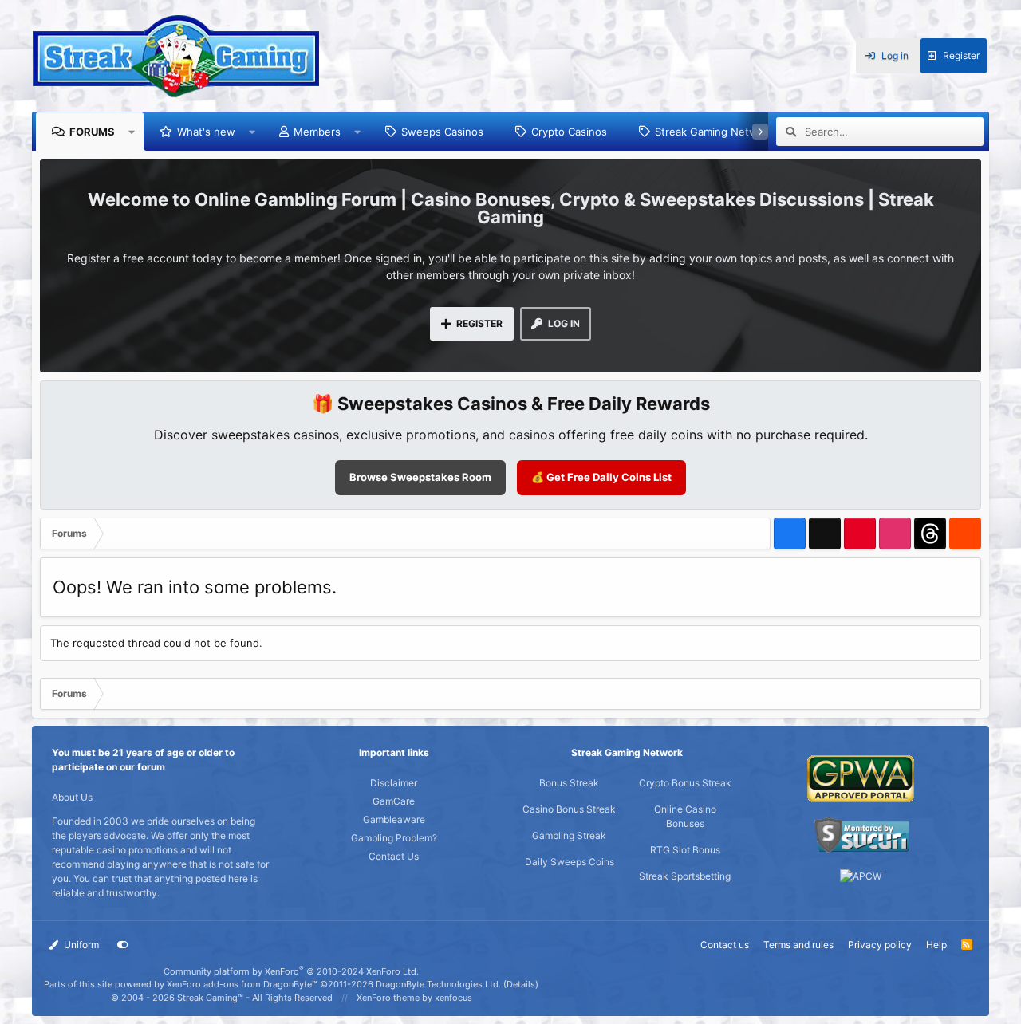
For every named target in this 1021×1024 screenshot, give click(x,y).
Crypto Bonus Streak (685, 783)
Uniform (80, 945)
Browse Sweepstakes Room (420, 477)
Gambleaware (394, 819)
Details (521, 984)
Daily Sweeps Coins (569, 862)
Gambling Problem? (394, 838)
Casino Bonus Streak (569, 809)
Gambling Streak (569, 835)
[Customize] (122, 945)
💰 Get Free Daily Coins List (601, 477)
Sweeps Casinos (442, 131)
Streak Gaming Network (714, 131)
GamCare (394, 801)
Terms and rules (798, 945)
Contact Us (394, 856)
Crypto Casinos (569, 131)
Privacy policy (880, 945)
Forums (92, 131)
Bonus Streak (569, 783)
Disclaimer (393, 783)
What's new (206, 131)
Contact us (724, 945)
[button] (132, 131)
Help (936, 945)
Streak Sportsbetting (685, 876)
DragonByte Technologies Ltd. (438, 984)
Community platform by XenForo (291, 971)
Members (317, 131)
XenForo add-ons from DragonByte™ (242, 984)
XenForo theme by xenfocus (414, 997)
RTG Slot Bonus (685, 850)
